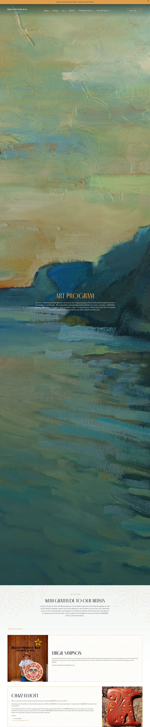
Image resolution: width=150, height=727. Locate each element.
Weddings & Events (85, 11)
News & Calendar (103, 11)
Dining (55, 11)
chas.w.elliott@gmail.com (22, 720)
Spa (63, 11)
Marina (71, 11)
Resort (46, 11)
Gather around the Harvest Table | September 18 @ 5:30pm (75, 2)
